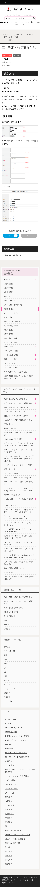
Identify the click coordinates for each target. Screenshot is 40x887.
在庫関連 (8, 818)
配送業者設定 (9, 284)
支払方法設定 (9, 292)
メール (6, 624)
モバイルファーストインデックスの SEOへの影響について (19, 543)
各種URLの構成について (14, 255)
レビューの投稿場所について (14, 473)
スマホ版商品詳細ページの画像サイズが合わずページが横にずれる (19, 556)
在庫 (5, 676)
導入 (7, 826)
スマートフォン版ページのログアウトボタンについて (19, 550)
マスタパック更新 (10, 342)
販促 (5, 620)
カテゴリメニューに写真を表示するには (19, 478)
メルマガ (7, 684)
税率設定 (7, 296)
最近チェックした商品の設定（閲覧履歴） (18, 433)
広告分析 (7, 693)
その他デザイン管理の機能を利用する (18, 420)
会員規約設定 (9, 317)
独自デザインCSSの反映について (16, 416)
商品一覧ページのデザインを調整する (18, 403)
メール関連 (9, 793)
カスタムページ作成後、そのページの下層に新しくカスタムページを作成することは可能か (19, 458)
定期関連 (8, 822)
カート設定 (9, 765)
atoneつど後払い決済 (13, 727)
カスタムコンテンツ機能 (13, 439)
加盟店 (22, 24)
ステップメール (9, 689)
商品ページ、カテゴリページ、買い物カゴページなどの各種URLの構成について (19, 444)
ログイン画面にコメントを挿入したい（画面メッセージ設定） (18, 530)
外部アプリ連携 (9, 363)
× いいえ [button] (26, 236)
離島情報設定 (9, 334)
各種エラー (9, 814)
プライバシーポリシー (12, 313)
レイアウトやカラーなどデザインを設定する (19, 602)
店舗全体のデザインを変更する (15, 399)
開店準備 (8, 860)
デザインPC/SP (9, 651)
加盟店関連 (9, 805)
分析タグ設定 (9, 347)
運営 (5, 655)
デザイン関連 (7, 55)
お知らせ (8, 761)
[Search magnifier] (34, 18)
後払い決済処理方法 (13, 830)
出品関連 (8, 797)
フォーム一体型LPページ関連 (15, 412)
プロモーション (11, 784)
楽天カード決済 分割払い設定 (17, 835)
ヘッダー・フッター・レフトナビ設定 (18, 465)
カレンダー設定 (9, 300)
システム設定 (9, 701)
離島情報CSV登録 (10, 338)
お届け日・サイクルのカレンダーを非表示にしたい (19, 578)
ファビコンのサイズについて (14, 505)
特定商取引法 (9, 309)
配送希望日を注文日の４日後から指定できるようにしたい (19, 377)
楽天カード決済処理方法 (15, 839)
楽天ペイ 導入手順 (12, 843)
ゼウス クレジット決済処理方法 (18, 776)
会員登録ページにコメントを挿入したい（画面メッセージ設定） (19, 537)
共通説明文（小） (10, 469)
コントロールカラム (16, 22)
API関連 (8, 723)
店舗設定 (7, 280)
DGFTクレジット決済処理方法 (17, 736)
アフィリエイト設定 (11, 351)
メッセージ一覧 (11, 789)
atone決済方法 (11, 732)
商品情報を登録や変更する (14, 608)
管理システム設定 (10, 359)
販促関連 (8, 851)
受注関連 (8, 809)
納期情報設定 (9, 330)
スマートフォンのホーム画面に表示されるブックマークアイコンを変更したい (19, 511)
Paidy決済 (9, 748)
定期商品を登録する (11, 612)
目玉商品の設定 (9, 424)
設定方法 (7, 62)
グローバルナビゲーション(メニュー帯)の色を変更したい (18, 451)
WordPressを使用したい (13, 495)
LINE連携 (9, 744)
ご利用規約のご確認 (11, 367)
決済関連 (8, 847)
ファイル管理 (9, 572)
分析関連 (8, 801)
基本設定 (16, 55)
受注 (5, 672)
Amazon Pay (10, 719)
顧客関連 (8, 864)
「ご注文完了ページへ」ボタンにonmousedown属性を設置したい (16, 517)
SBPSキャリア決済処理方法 (16, 753)
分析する (7, 629)
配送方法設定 (9, 288)
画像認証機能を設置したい (14, 568)
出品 (5, 659)
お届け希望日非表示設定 (13, 305)
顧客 (5, 668)
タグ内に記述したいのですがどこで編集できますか (19, 563)
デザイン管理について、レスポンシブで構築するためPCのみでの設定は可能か (19, 489)
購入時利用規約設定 (11, 326)
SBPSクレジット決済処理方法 (17, 757)
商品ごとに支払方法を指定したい (16, 372)
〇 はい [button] (10, 236)
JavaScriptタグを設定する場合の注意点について (18, 500)
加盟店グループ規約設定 (13, 321)
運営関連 (8, 855)
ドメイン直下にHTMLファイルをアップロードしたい (18, 524)
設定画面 (7, 65)
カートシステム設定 (11, 355)
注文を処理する (9, 616)
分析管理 (7, 697)
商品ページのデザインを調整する (16, 407)
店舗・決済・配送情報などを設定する (18, 597)
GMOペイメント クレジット (16, 740)
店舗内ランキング (10, 428)
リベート (28, 22)
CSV (33, 22)
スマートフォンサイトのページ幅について (19, 483)
